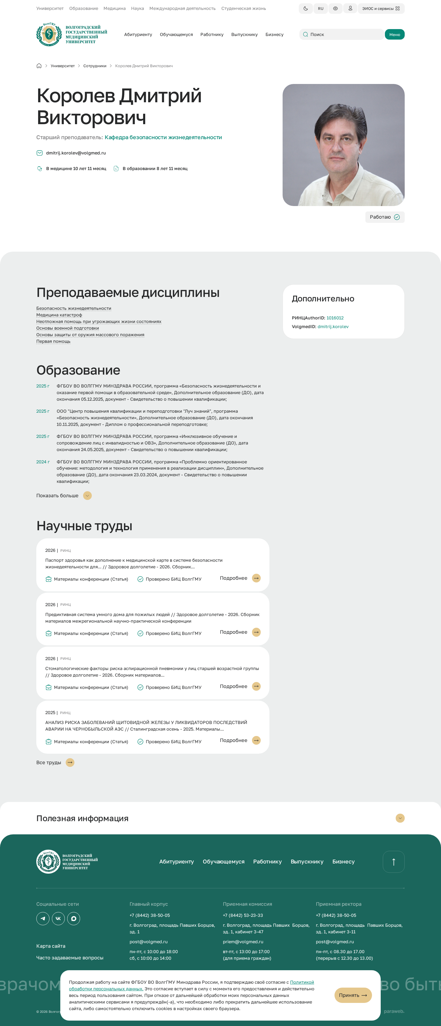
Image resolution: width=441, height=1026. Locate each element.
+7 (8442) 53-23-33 (243, 915)
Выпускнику (307, 861)
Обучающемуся (223, 861)
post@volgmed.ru (149, 941)
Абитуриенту (176, 861)
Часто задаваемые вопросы (70, 958)
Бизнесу (343, 861)
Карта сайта (50, 946)
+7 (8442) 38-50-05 (150, 915)
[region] (344, 311)
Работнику (267, 861)
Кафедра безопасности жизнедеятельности (163, 137)
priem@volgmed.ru (243, 941)
